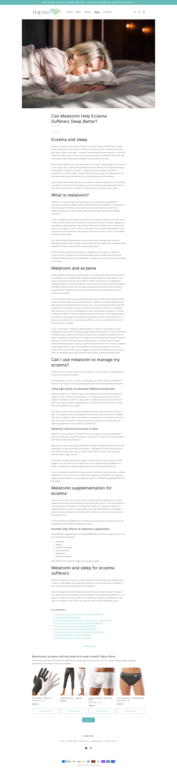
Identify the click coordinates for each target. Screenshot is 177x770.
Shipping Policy (97, 741)
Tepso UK (85, 765)
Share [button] (56, 132)
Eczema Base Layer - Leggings (71, 698)
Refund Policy (84, 741)
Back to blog (90, 646)
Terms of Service (111, 741)
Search (62, 741)
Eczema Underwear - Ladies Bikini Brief (130, 698)
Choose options (46, 711)
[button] (78, 12)
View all (88, 720)
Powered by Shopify (94, 765)
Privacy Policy (72, 741)
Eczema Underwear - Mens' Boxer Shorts (100, 699)
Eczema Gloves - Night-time (42, 698)
